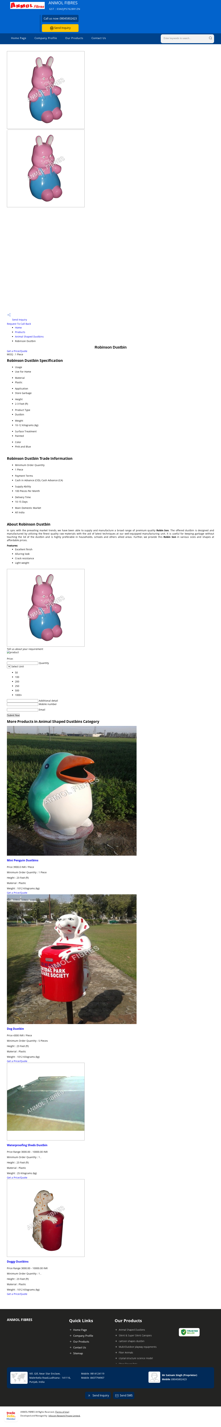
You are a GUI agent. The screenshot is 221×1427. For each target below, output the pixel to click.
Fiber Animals (126, 1352)
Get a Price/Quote (17, 351)
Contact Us (99, 38)
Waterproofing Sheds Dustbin (27, 1145)
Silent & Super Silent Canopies (135, 1335)
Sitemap (78, 1353)
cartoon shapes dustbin (131, 1341)
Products (20, 332)
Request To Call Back (19, 323)
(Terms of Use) (62, 1411)
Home (18, 327)
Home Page (18, 38)
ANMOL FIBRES (64, 5)
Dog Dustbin (15, 1029)
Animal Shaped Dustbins (29, 336)
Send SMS (126, 1395)
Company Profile (46, 38)
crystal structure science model (136, 1358)
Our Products (74, 38)
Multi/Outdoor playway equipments (138, 1346)
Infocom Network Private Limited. (64, 1415)
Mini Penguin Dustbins (22, 860)
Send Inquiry (62, 28)
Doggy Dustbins (17, 1261)
